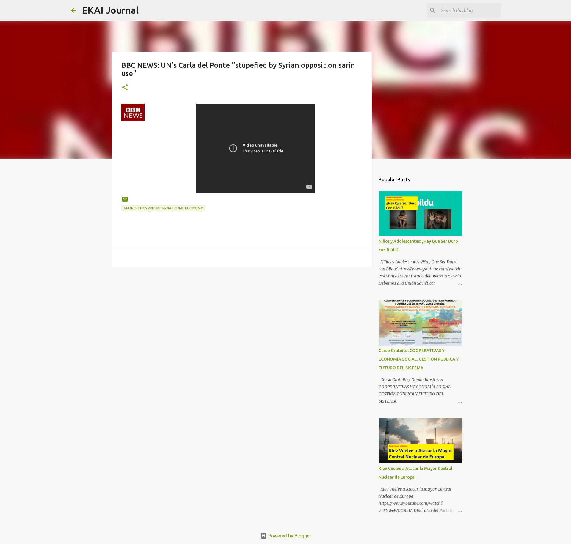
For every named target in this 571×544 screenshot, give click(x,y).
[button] (124, 88)
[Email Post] (124, 202)
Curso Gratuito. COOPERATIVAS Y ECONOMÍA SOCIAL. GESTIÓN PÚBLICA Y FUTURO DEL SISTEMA (419, 359)
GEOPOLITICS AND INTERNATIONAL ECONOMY (163, 208)
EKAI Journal (110, 10)
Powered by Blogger (289, 535)
